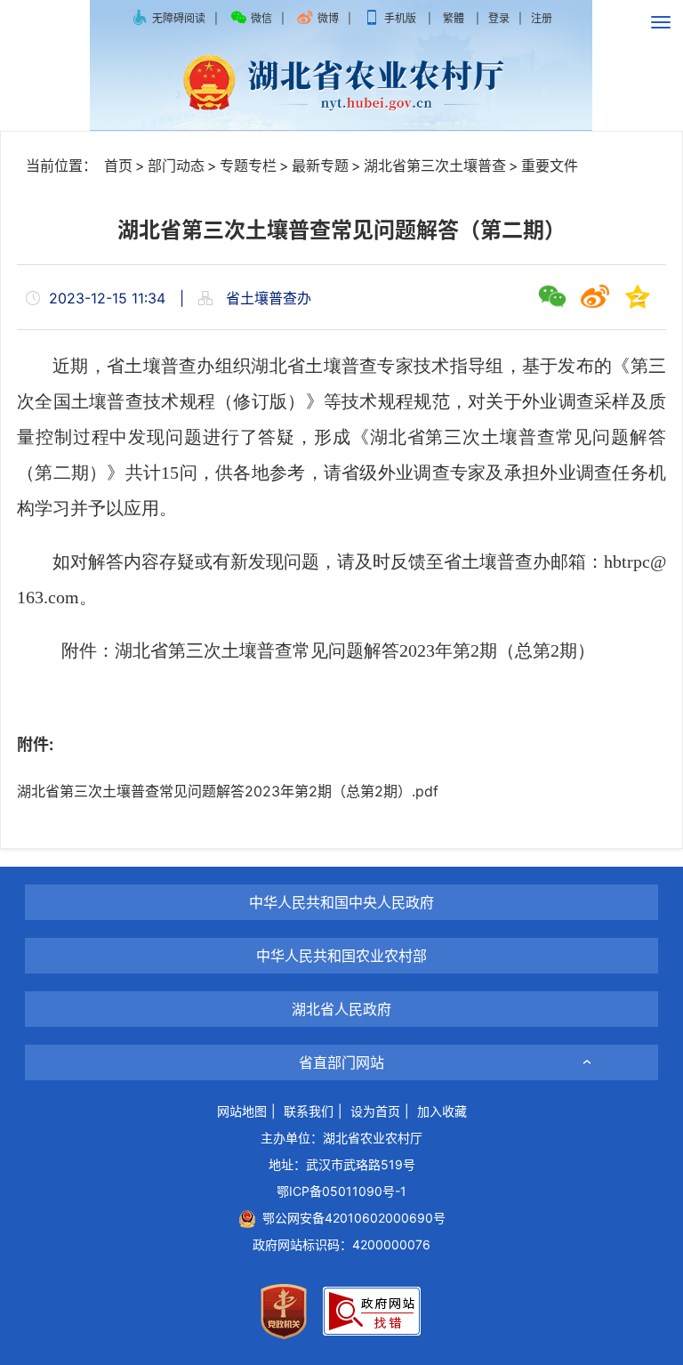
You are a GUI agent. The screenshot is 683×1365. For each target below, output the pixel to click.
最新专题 (320, 165)
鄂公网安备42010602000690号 (351, 1217)
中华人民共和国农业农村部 (341, 956)
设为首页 (375, 1111)
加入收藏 (442, 1111)
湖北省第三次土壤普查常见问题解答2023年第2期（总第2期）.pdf (227, 791)
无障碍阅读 (178, 18)
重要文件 (549, 165)
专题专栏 (248, 165)
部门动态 (176, 165)
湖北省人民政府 (341, 1009)
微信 (261, 18)
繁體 (453, 18)
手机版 (400, 18)
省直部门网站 (341, 1062)
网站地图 (242, 1111)
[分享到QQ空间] (637, 296)
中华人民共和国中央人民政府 (341, 902)
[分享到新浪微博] (595, 296)
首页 (118, 165)
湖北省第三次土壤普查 (435, 165)
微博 (328, 18)
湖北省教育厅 (341, 924)
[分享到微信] (552, 296)
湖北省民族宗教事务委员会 (341, 1030)
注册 (541, 18)
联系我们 (308, 1111)
